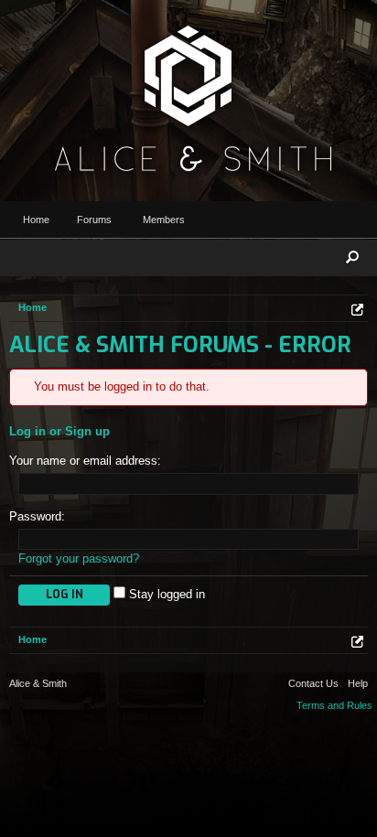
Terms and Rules (334, 705)
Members (164, 219)
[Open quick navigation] (357, 310)
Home (36, 219)
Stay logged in (165, 594)
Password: (37, 516)
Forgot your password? (78, 558)
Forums (94, 219)
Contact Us (313, 683)
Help (358, 683)
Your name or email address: (85, 460)
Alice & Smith (38, 683)
